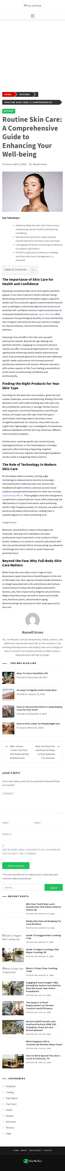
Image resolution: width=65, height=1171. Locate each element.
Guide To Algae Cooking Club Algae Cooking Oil (42, 951)
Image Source (9, 522)
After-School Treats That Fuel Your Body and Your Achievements (19, 752)
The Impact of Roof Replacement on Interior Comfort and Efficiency (40, 1005)
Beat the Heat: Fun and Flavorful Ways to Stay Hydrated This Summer (45, 752)
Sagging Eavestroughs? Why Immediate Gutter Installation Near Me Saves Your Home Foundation (43, 987)
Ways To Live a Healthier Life (32, 673)
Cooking (10, 1092)
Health (9, 1110)
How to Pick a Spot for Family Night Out (38, 723)
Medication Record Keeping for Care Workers (43, 922)
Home (16, 1150)
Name (6, 822)
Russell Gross (40, 164)
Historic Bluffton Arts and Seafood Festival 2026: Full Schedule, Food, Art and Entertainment (41, 1026)
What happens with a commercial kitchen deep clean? (44, 1043)
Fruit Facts (11, 1104)
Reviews (9, 111)
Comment (8, 793)
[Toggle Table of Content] (31, 270)
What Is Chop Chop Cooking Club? (41, 970)
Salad (8, 1133)
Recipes (10, 1115)
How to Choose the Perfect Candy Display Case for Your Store (39, 708)
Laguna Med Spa (46, 314)
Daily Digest (12, 1098)
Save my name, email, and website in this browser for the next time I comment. (31, 851)
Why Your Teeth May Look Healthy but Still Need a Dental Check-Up (43, 906)
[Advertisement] (32, 53)
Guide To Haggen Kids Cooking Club (43, 937)
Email (38, 822)
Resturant (11, 1121)
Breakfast (11, 1086)
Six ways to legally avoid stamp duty (37, 689)
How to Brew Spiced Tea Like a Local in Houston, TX (43, 1057)
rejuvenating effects (12, 495)
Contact (47, 1150)
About (24, 1150)
